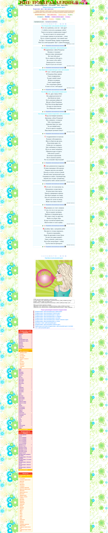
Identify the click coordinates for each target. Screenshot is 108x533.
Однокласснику (22, 401)
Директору (21, 346)
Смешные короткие (24, 487)
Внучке (20, 338)
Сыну (20, 419)
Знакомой (21, 373)
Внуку (20, 336)
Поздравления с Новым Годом (24, 476)
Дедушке (21, 345)
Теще (20, 423)
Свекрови (21, 415)
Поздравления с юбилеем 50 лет (25, 463)
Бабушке (21, 334)
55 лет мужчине (22, 443)
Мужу (20, 394)
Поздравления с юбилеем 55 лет (25, 465)
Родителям (21, 412)
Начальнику (22, 397)
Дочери (20, 348)
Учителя (21, 426)
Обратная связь (29, 5)
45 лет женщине (22, 437)
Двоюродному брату (23, 341)
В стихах (68, 16)
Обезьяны (22, 490)
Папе (20, 404)
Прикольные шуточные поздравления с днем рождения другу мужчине (54, 326)
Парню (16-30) (22, 453)
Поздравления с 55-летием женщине (25, 460)
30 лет (20, 436)
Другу (42, 9)
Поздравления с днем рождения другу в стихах (47, 321)
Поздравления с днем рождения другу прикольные (55, 45)
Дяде (20, 369)
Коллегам (22, 493)
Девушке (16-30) (23, 447)
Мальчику (21, 390)
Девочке (21, 342)
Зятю (20, 376)
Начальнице (22, 398)
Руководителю (22, 414)
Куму (20, 386)
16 (65, 24)
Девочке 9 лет (22, 446)
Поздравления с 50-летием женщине (25, 457)
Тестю (20, 421)
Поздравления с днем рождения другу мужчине (47, 318)
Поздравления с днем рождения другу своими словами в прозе (51, 319)
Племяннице (22, 408)
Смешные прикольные (25, 479)
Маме (20, 393)
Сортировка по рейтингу (51, 21)
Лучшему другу (62, 14)
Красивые (44, 19)
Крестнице (21, 380)
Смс (20, 418)
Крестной (21, 381)
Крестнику (21, 379)
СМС (64, 19)
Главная (21, 5)
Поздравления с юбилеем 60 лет (25, 468)
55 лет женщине (22, 441)
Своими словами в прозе (57, 16)
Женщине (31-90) (23, 448)
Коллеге (21, 377)
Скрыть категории (25, 429)
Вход (58, 5)
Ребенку (21, 411)
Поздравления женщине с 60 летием (25, 455)
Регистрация (52, 5)
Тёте (20, 422)
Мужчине (47, 16)
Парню (20, 405)
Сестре (20, 416)
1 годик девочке (22, 434)
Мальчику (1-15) (23, 450)
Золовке (21, 374)
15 (63, 24)
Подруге (21, 409)
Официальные (23, 495)
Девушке (21, 343)
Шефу (20, 428)
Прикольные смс (24, 492)
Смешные (58, 19)
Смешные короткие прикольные (24, 525)
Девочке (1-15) (22, 444)
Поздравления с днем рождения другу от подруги (48, 316)
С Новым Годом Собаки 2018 (25, 530)
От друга (70, 14)
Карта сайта (64, 5)
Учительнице (22, 425)
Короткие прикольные (25, 489)
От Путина (22, 478)
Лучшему (51, 19)
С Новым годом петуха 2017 (25, 527)
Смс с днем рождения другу (42, 327)
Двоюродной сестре (23, 339)
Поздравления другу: (40, 14)
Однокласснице (22, 402)
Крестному (21, 383)
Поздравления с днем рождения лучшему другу (47, 313)
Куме (20, 384)
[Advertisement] (54, 252)
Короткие (22, 481)
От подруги (40, 16)
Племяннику (22, 407)
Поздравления (36, 9)
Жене (20, 370)
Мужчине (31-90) (23, 451)
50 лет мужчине (22, 440)
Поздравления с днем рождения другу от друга (47, 314)
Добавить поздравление (41, 5)
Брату (20, 335)
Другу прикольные (49, 9)
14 (60, 24)
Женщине (21, 372)
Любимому (21, 388)
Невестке (21, 400)
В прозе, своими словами (23, 497)
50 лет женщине (22, 439)
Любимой (21, 387)
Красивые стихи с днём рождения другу (45, 322)
